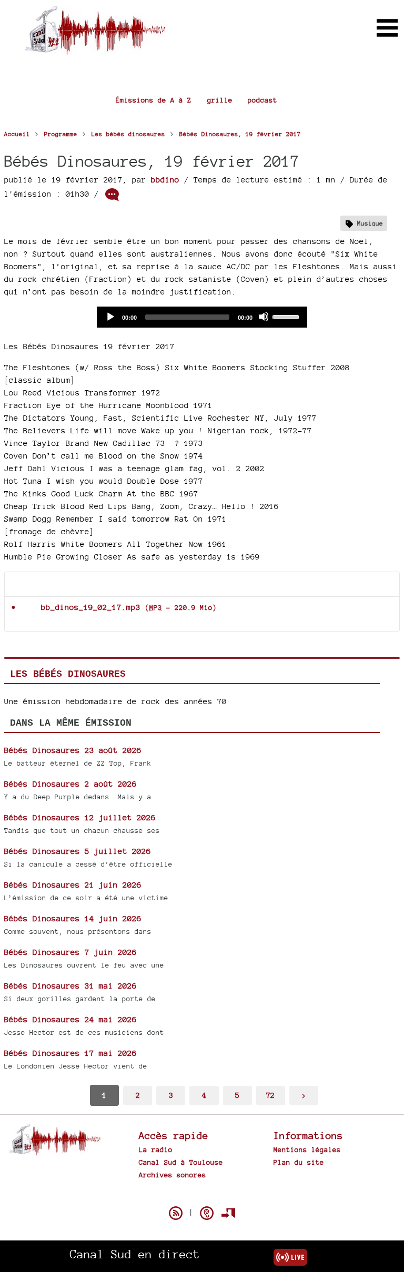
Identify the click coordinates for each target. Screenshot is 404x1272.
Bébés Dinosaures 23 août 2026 (73, 750)
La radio (156, 1149)
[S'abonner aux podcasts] (206, 1213)
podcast (262, 100)
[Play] (110, 316)
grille (220, 100)
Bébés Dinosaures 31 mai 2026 (70, 985)
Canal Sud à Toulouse (181, 1162)
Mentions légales (307, 1149)
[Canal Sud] (95, 49)
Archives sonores (172, 1175)
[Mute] (263, 316)
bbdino (165, 179)
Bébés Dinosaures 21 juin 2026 (73, 884)
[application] (202, 317)
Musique (370, 223)
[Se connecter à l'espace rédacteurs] (228, 1213)
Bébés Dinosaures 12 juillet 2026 (80, 817)
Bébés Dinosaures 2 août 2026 (70, 783)
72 (270, 1095)
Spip (202, 1194)
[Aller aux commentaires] (112, 194)
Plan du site (299, 1162)
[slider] (287, 316)
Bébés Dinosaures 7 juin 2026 (70, 952)
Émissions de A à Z (153, 100)
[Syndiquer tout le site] (175, 1213)
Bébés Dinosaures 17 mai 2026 (70, 1053)
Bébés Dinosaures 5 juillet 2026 (77, 851)
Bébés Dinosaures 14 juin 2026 (73, 918)
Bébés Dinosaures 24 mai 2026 (70, 1019)
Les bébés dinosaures (68, 674)
